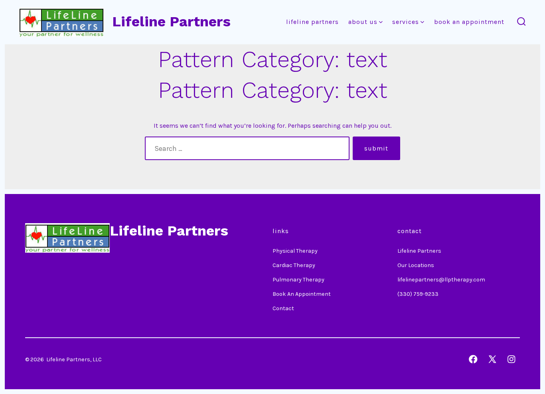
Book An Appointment (469, 22)
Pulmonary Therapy (298, 279)
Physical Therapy (295, 250)
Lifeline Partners (312, 22)
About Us (362, 22)
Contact (283, 308)
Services (405, 22)
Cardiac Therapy (293, 265)
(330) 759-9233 (417, 294)
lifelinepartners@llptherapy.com (441, 279)
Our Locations (415, 265)
